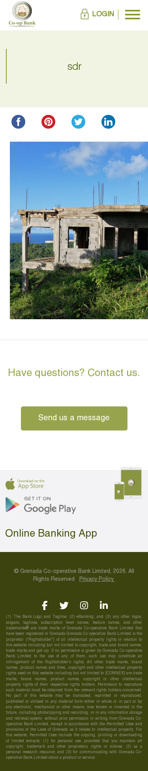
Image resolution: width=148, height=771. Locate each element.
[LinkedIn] (104, 605)
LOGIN (103, 14)
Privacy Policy (97, 579)
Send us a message (74, 418)
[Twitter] (64, 605)
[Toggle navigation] (132, 14)
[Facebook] (44, 605)
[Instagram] (84, 605)
